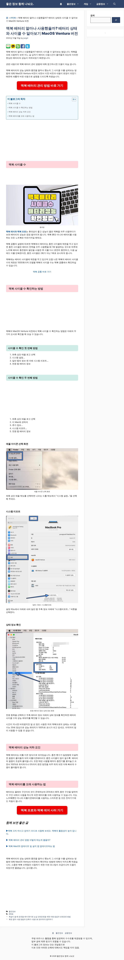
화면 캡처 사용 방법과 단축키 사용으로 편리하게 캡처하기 (31, 919)
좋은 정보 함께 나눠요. (20, 4)
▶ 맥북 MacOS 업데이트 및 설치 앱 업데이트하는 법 (30, 846)
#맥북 (13, 18)
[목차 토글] (73, 99)
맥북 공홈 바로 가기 (42, 272)
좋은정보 (71, 4)
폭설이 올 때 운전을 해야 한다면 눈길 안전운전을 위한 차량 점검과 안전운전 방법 (40, 917)
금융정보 (100, 4)
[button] (114, 4)
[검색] (116, 20)
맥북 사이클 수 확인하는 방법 (20, 107)
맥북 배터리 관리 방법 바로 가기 (42, 85)
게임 (86, 4)
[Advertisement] (42, 139)
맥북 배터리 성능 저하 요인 (20, 112)
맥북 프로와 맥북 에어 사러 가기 (42, 810)
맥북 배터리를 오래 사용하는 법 (21, 116)
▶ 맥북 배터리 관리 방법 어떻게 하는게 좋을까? (28, 840)
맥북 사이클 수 (15, 103)
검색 (92, 15)
